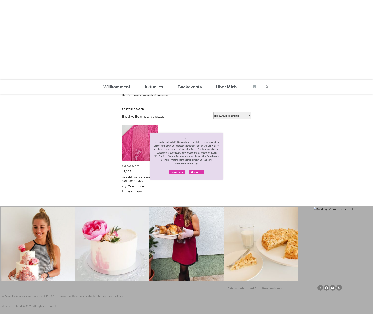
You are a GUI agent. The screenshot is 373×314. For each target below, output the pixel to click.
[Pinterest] (186, 64)
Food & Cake (186, 38)
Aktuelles (153, 86)
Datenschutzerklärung (186, 163)
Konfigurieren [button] (177, 172)
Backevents (190, 86)
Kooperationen (272, 288)
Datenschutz (235, 288)
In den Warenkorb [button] (133, 191)
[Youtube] (333, 288)
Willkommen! (116, 86)
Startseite (126, 95)
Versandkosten (136, 186)
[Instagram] (180, 64)
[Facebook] (193, 64)
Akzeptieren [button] (196, 172)
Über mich (226, 86)
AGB (253, 288)
